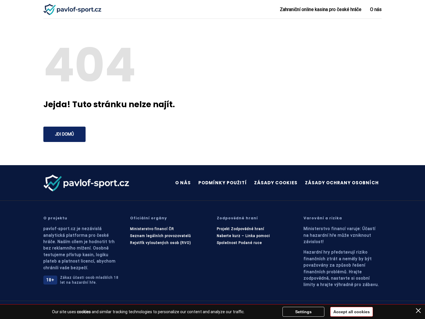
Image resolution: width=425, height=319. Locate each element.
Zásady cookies (276, 183)
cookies (84, 311)
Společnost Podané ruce (239, 243)
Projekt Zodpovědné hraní (240, 229)
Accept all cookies (351, 311)
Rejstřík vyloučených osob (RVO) (160, 243)
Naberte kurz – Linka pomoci (243, 236)
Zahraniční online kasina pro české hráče (320, 9)
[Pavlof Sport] (72, 9)
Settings (303, 311)
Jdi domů (64, 134)
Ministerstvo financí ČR (152, 229)
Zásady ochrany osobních (342, 183)
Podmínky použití (222, 183)
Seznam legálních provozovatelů (160, 236)
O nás (376, 9)
